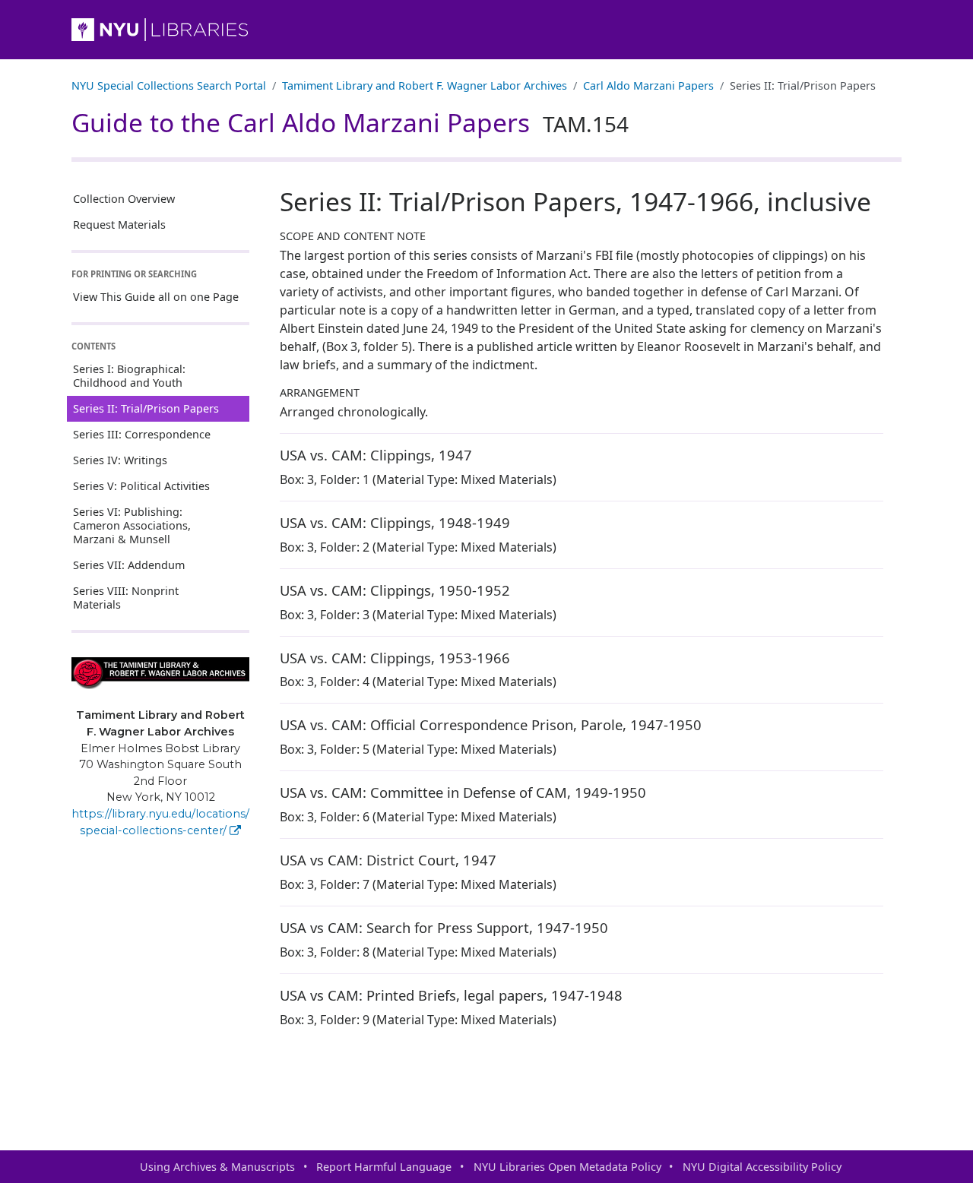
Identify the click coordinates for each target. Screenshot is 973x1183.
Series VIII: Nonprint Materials (126, 598)
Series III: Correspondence (142, 434)
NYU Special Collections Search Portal (168, 85)
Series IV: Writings (120, 460)
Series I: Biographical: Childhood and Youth (129, 376)
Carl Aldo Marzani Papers (648, 85)
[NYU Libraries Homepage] (486, 29)
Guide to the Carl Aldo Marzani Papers (350, 122)
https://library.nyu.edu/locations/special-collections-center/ (160, 822)
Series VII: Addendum (129, 565)
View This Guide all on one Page (156, 296)
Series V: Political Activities (141, 486)
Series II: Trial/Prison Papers (146, 408)
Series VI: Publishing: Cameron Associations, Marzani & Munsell (132, 525)
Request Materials (119, 224)
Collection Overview (124, 198)
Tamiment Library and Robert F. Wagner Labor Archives (424, 85)
